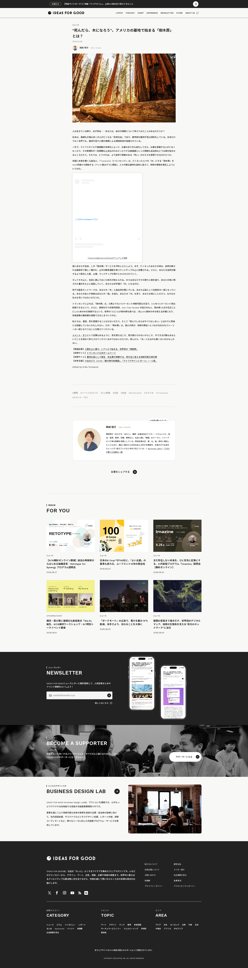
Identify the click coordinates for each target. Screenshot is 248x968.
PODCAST (130, 13)
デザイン (112, 925)
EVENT (141, 13)
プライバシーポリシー (154, 886)
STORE (179, 13)
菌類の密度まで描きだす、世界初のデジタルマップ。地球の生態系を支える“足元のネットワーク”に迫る (177, 624)
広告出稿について (152, 870)
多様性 (143, 929)
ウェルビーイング (131, 929)
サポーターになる (184, 757)
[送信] (109, 695)
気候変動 (137, 925)
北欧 (184, 925)
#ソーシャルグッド (89, 393)
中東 (190, 925)
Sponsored (59, 929)
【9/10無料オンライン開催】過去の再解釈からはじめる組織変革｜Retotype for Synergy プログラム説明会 (70, 564)
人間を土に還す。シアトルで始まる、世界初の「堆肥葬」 (111, 349)
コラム (59, 925)
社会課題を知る (180, 875)
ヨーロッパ (174, 925)
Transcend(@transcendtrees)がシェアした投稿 (107, 258)
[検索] (197, 13)
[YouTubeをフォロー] (72, 893)
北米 (197, 925)
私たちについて (151, 864)
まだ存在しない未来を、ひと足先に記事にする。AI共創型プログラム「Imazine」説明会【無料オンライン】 (177, 564)
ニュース (75, 25)
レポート (82, 925)
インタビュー (70, 925)
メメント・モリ (79, 335)
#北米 (115, 393)
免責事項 (177, 881)
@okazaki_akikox (155, 449)
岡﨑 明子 (84, 48)
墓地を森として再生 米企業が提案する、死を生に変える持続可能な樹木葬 (122, 357)
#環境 (75, 393)
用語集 (147, 881)
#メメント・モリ (80, 397)
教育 (129, 925)
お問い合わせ (150, 875)
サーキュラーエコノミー (111, 929)
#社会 (123, 393)
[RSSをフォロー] (79, 893)
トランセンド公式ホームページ (101, 353)
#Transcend (162, 393)
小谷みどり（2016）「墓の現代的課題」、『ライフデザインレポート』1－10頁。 (121, 361)
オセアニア (178, 929)
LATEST (119, 13)
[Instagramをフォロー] (64, 893)
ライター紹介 (179, 870)
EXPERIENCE (152, 13)
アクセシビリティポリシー (185, 886)
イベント (70, 929)
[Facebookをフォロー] (56, 893)
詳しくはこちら (102, 703)
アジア (158, 925)
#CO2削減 (105, 393)
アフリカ (167, 929)
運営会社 (177, 864)
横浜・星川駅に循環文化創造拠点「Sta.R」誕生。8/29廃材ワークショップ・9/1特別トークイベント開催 (70, 624)
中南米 (158, 929)
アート (103, 925)
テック (122, 925)
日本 (165, 925)
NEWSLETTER (167, 13)
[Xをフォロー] (49, 893)
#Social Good (135, 393)
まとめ (49, 929)
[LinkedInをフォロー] (86, 893)
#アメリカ (149, 393)
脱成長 (103, 933)
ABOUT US (190, 13)
